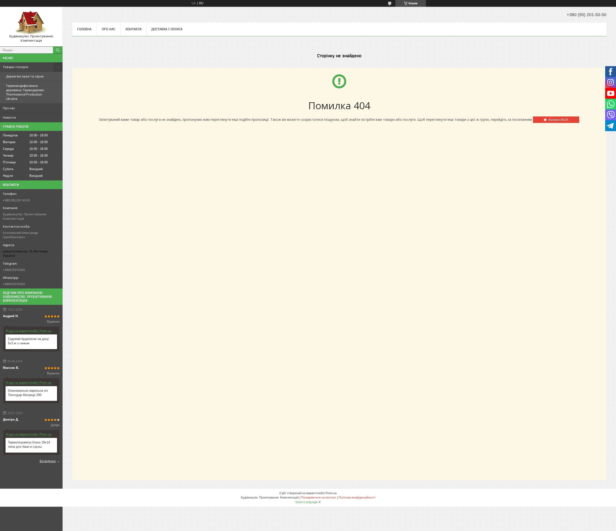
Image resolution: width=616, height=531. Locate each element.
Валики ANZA (558, 119)
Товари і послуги (15, 67)
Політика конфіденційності (357, 497)
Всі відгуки (48, 461)
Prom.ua (331, 493)
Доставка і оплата (166, 29)
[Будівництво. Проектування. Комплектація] (31, 22)
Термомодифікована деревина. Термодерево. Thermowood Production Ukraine (25, 92)
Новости (9, 117)
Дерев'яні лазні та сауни (25, 76)
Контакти (133, 29)
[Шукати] (58, 50)
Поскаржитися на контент (318, 497)
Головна (84, 29)
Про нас (9, 108)
